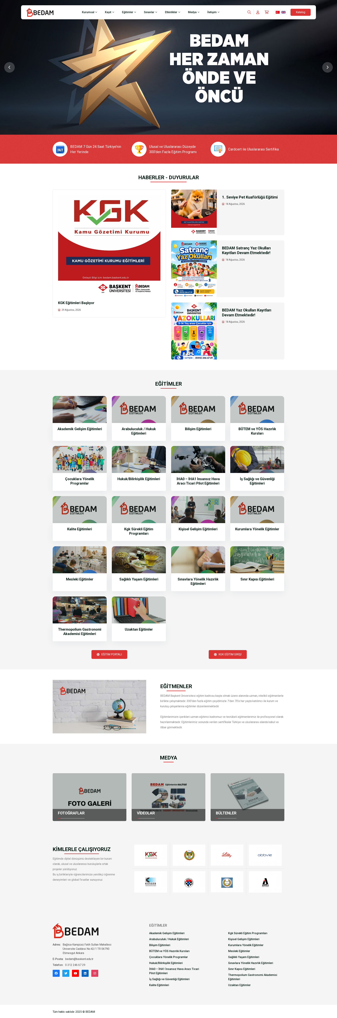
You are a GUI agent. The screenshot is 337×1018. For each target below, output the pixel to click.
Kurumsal (88, 12)
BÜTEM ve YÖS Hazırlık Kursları (257, 431)
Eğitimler (127, 12)
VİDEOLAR (146, 813)
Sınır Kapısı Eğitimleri (257, 579)
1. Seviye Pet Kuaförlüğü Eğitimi (250, 197)
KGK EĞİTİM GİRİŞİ (230, 654)
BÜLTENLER (226, 813)
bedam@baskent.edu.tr (79, 959)
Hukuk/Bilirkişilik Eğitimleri (138, 479)
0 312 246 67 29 (75, 965)
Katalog (300, 12)
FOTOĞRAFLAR (71, 813)
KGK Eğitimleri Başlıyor (76, 303)
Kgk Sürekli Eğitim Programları (138, 531)
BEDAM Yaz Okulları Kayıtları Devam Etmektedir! (246, 312)
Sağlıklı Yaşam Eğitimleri (138, 579)
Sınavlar (149, 12)
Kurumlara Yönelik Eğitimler (257, 529)
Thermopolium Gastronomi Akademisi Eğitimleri (79, 631)
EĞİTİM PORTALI (111, 654)
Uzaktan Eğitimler (139, 629)
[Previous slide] (9, 67)
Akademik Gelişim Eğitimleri (79, 429)
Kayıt (108, 12)
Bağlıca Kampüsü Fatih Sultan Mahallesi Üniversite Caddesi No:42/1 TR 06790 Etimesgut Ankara (87, 949)
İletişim (212, 12)
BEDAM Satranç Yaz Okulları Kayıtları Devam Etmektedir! (246, 250)
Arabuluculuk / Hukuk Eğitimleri (139, 431)
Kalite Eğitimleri (79, 529)
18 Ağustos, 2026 (235, 204)
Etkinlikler (171, 12)
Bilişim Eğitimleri (198, 429)
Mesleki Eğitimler (79, 579)
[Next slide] (327, 67)
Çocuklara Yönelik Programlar (79, 481)
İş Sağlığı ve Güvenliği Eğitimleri (257, 481)
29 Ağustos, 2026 (71, 309)
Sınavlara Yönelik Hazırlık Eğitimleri (198, 581)
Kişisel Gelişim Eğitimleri (198, 529)
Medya (192, 12)
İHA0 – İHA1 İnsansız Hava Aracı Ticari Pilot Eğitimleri (198, 481)
